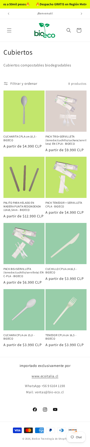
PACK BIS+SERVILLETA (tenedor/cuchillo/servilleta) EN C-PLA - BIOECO (23, 272)
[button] (9, 30)
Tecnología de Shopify (54, 438)
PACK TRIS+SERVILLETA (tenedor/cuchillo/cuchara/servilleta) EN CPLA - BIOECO (65, 140)
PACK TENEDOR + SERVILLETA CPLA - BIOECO (63, 204)
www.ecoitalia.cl (45, 376)
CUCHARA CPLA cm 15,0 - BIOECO (19, 337)
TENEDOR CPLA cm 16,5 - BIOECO (60, 337)
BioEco (36, 438)
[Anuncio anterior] (8, 14)
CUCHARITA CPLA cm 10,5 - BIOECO (20, 138)
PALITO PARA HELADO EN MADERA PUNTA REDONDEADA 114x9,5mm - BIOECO (22, 206)
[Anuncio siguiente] (81, 14)
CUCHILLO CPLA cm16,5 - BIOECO (61, 270)
